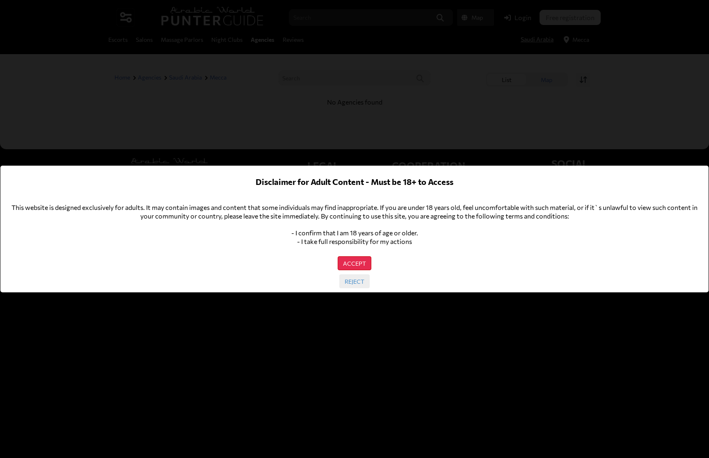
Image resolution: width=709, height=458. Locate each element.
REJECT (354, 281)
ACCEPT (354, 263)
